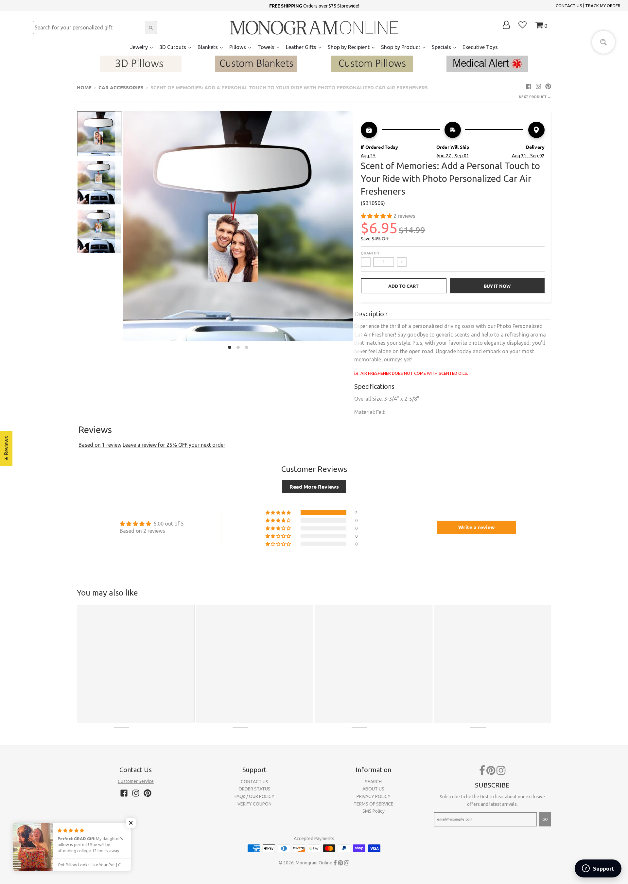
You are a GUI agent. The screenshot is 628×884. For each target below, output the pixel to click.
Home (84, 87)
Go (545, 819)
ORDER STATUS (254, 788)
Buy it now (497, 286)
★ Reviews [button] (6, 448)
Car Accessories (121, 87)
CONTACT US (569, 5)
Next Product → (535, 96)
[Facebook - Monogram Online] (529, 86)
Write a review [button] (476, 527)
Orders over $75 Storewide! (314, 6)
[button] (377, 216)
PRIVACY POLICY (374, 796)
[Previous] (119, 232)
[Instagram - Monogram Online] (538, 86)
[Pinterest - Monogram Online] (548, 86)
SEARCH (373, 781)
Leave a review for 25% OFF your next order (174, 445)
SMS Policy (373, 811)
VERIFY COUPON (254, 803)
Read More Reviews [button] (314, 486)
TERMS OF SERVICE (373, 803)
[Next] (357, 232)
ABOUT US (373, 788)
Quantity (370, 252)
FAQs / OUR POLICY (254, 796)
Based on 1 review (99, 445)
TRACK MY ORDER (602, 5)
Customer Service (136, 781)
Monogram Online (314, 862)
